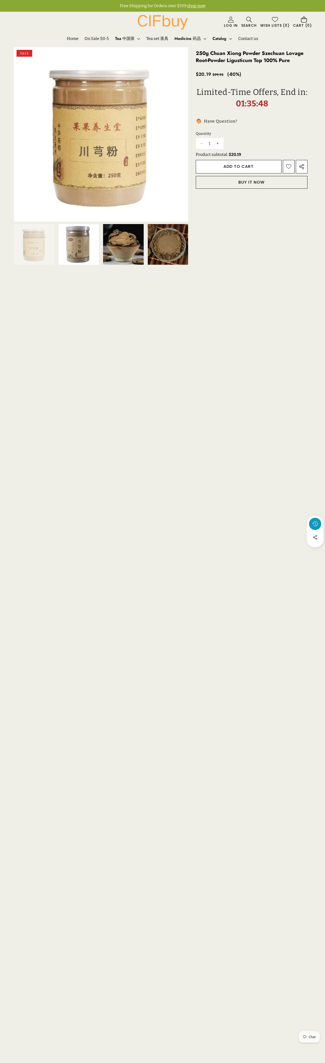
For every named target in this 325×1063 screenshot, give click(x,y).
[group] (34, 244)
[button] (249, 22)
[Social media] (315, 537)
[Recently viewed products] (315, 524)
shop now (196, 5)
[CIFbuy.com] (162, 22)
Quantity (203, 133)
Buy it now (251, 182)
